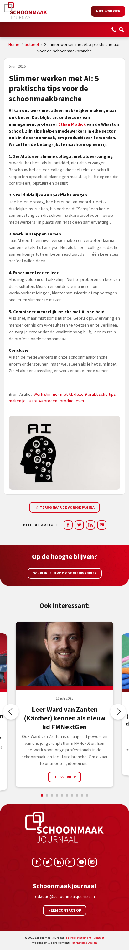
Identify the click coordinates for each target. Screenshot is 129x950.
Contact (99, 938)
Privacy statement (78, 938)
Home (13, 44)
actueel (32, 44)
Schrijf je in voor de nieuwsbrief (64, 573)
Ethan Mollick (72, 124)
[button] (9, 28)
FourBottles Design (64, 943)
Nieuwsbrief (108, 11)
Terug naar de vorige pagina (67, 507)
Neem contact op (64, 910)
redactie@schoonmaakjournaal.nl (65, 896)
